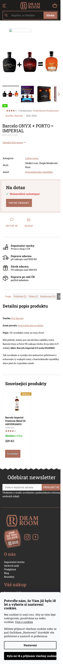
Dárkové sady (11, 565)
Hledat (50, 15)
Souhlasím (30, 656)
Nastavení (30, 645)
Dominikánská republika (39, 172)
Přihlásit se (51, 487)
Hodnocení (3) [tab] (47, 296)
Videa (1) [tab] (33, 296)
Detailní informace (13, 142)
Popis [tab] (8, 296)
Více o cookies (24, 622)
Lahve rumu (32, 158)
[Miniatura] (17, 404)
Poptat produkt (19, 202)
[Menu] (4, 5)
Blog (6, 573)
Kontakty (9, 576)
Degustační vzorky (14, 562)
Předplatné (10, 569)
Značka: (14, 115)
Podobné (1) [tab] (20, 296)
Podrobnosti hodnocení (46, 110)
